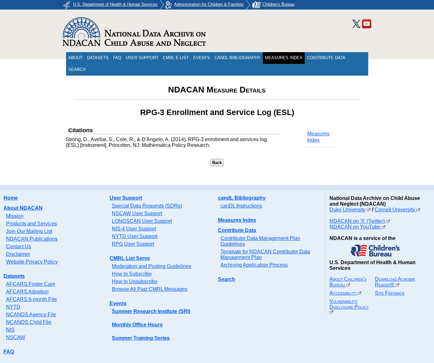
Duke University (347, 209)
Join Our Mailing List (29, 231)
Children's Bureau (278, 4)
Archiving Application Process (254, 265)
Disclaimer (18, 254)
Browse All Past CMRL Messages (149, 289)
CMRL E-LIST (176, 57)
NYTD (13, 307)
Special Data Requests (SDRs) (147, 206)
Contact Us (18, 246)
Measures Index (237, 220)
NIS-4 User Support (134, 228)
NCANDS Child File (28, 322)
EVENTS (201, 57)
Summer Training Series (141, 338)
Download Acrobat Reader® (395, 281)
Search (226, 279)
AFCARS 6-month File (31, 299)
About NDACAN (23, 208)
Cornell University (395, 209)
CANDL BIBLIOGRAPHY (237, 57)
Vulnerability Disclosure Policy (349, 304)
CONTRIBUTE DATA (326, 57)
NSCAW (15, 337)
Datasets (14, 276)
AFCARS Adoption (27, 291)
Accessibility (343, 293)
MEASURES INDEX (283, 57)
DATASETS (98, 57)
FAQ (117, 57)
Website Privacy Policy (32, 261)
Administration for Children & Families (209, 4)
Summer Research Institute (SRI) (151, 311)
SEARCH (76, 69)
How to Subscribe (132, 274)
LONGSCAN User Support (142, 221)
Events (118, 303)
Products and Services (31, 223)
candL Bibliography (242, 198)
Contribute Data (237, 230)
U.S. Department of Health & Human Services (115, 4)
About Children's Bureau (347, 281)
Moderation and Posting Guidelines (151, 266)
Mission (15, 216)
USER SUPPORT (142, 57)
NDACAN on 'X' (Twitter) (357, 221)
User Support (126, 198)
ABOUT (75, 57)
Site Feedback (389, 293)
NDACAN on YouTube (355, 226)
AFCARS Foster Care (30, 284)
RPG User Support (133, 244)
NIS (10, 329)
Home (10, 198)
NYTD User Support (134, 236)
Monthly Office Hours (137, 324)
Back (217, 162)
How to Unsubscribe (135, 281)
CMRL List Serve (130, 258)
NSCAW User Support (137, 213)
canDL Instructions (241, 206)
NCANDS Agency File (31, 314)
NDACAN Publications (32, 239)
